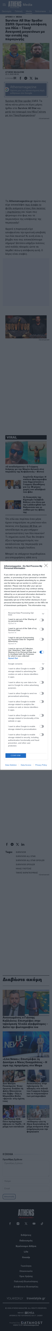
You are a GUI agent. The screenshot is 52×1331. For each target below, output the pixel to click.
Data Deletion (11, 765)
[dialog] (26, 665)
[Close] (46, 566)
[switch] (42, 620)
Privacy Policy (41, 765)
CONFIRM (16, 755)
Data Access (26, 765)
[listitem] (26, 614)
